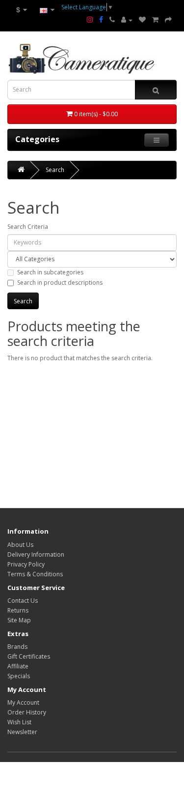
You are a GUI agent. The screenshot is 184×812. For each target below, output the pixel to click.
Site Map (19, 620)
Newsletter (22, 732)
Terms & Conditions (35, 574)
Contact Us (22, 600)
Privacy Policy (26, 564)
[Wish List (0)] (142, 20)
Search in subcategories (50, 272)
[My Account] (126, 20)
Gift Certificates (28, 656)
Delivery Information (35, 554)
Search (55, 170)
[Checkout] (168, 20)
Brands (17, 646)
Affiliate (17, 666)
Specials (18, 676)
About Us (20, 545)
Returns (17, 610)
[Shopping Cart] (155, 20)
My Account (23, 702)
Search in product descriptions (60, 282)
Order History (26, 712)
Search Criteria (27, 226)
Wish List (19, 722)
